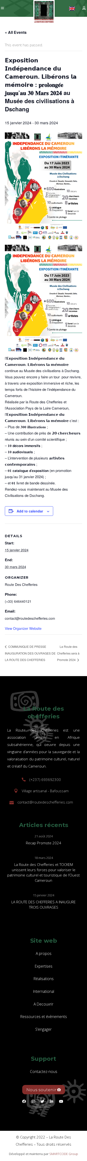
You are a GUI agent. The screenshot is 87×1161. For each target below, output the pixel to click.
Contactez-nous (43, 1071)
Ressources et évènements (43, 1016)
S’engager (43, 1029)
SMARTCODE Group (63, 1154)
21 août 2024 (44, 836)
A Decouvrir (43, 1004)
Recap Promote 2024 (43, 842)
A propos (43, 953)
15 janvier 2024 (43, 895)
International (43, 991)
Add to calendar (30, 511)
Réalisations (44, 978)
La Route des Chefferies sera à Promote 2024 (68, 653)
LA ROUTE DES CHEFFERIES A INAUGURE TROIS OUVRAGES (43, 904)
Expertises (43, 966)
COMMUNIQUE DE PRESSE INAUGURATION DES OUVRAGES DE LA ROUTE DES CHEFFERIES (30, 653)
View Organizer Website (23, 628)
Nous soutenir (41, 1089)
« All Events (16, 32)
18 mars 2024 (43, 858)
